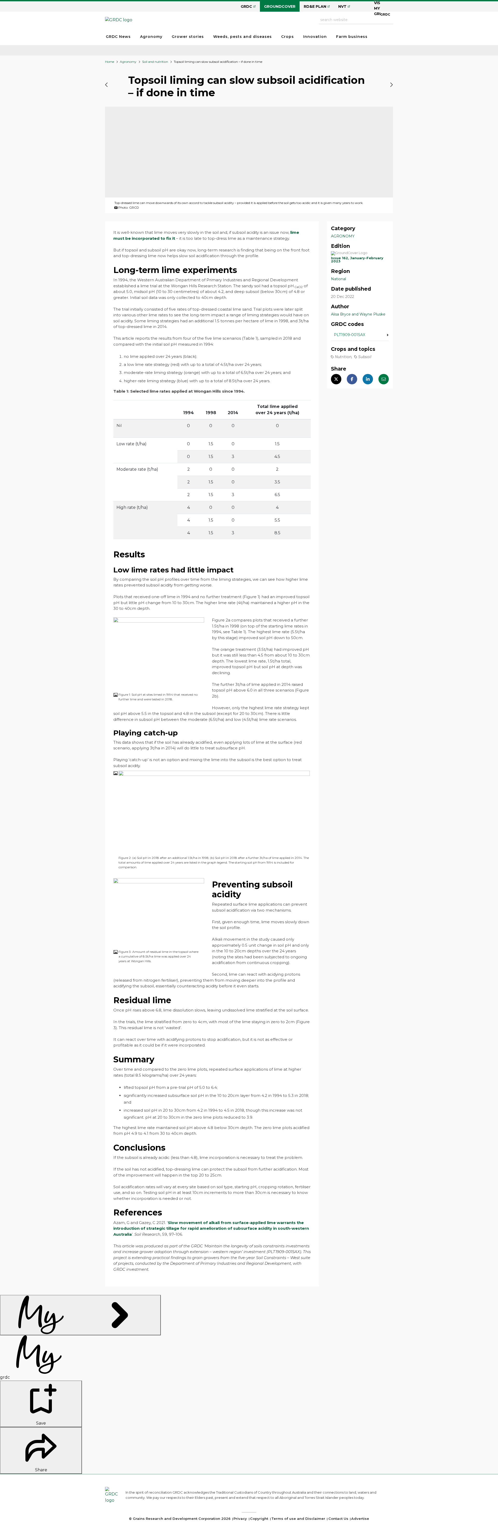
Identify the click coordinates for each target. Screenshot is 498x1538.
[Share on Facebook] (352, 379)
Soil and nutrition (155, 62)
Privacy (240, 1518)
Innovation (315, 36)
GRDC (246, 6)
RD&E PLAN (315, 6)
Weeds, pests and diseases (242, 36)
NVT (342, 6)
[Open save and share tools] (80, 1315)
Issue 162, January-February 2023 (357, 259)
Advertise (360, 1518)
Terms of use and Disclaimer (298, 1518)
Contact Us (338, 1518)
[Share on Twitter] (336, 379)
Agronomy (151, 36)
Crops (287, 36)
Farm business (352, 36)
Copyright (259, 1518)
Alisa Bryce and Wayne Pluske (358, 314)
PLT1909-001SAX (349, 334)
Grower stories (188, 36)
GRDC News (118, 36)
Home (109, 62)
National (338, 279)
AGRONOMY (343, 236)
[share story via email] (383, 379)
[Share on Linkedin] (368, 379)
